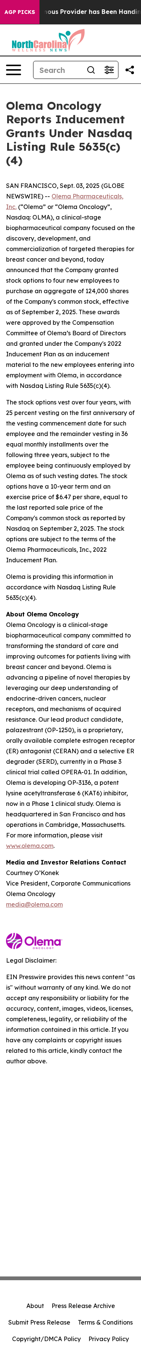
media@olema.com (34, 904)
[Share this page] (129, 69)
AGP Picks (20, 12)
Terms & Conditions (105, 1322)
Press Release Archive (83, 1306)
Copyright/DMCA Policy (46, 1339)
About (35, 1306)
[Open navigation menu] (13, 69)
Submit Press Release (39, 1322)
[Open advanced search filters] (109, 70)
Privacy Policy (108, 1339)
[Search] (91, 70)
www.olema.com (29, 845)
